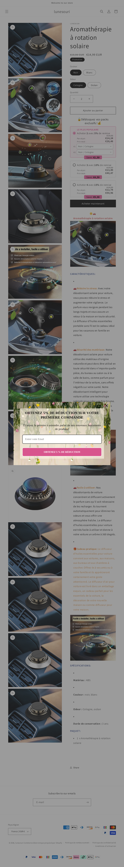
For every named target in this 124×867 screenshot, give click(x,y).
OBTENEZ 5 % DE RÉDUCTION (62, 452)
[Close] (106, 406)
